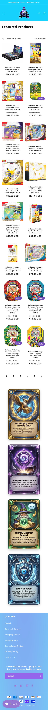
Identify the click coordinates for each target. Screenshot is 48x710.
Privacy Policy (11, 652)
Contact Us (10, 657)
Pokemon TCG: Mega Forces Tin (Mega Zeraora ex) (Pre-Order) (35, 354)
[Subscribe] (40, 676)
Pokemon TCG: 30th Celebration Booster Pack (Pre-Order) (35, 69)
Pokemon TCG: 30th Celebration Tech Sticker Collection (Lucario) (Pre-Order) (12, 147)
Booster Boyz (20, 705)
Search (8, 623)
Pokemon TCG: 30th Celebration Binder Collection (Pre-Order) (13, 191)
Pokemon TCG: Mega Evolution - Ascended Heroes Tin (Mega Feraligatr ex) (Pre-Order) (35, 308)
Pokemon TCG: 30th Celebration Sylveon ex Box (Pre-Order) (35, 269)
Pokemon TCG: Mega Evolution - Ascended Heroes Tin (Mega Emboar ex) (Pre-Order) (12, 308)
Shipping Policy (12, 635)
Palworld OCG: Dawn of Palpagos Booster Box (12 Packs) (12, 69)
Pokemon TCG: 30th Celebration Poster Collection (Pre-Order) (13, 107)
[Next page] (41, 376)
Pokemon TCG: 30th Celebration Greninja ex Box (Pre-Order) (35, 148)
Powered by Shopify (30, 705)
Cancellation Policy (14, 646)
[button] (3, 13)
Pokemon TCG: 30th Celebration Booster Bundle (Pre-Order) (35, 231)
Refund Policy (11, 640)
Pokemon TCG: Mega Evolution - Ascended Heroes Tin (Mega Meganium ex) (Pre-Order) (12, 353)
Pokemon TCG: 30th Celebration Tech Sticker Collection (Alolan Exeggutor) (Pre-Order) (13, 229)
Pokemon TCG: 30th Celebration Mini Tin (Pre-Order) (35, 107)
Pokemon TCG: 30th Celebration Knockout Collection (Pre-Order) (13, 269)
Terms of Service (13, 629)
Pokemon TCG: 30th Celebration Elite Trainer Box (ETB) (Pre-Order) (35, 190)
